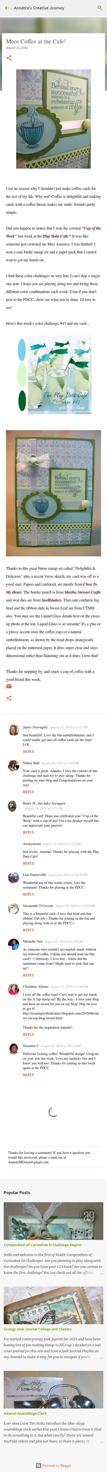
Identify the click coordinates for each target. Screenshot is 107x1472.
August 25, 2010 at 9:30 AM (63, 941)
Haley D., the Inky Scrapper (44, 803)
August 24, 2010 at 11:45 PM (75, 905)
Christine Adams (35, 986)
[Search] (100, 8)
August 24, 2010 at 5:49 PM (60, 763)
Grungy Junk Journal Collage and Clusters (38, 1329)
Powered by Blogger (56, 1465)
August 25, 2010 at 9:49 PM (69, 986)
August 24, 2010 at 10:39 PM (68, 874)
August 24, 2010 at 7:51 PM (44, 808)
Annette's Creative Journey (39, 8)
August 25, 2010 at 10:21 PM (61, 1046)
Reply (28, 751)
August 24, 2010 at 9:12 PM (62, 843)
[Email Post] (9, 688)
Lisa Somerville (34, 874)
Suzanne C (31, 1045)
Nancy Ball (31, 762)
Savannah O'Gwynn (38, 905)
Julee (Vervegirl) (35, 727)
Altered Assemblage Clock (25, 1413)
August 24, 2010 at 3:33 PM (69, 727)
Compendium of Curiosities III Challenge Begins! (43, 1245)
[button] (9, 58)
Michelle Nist (33, 941)
